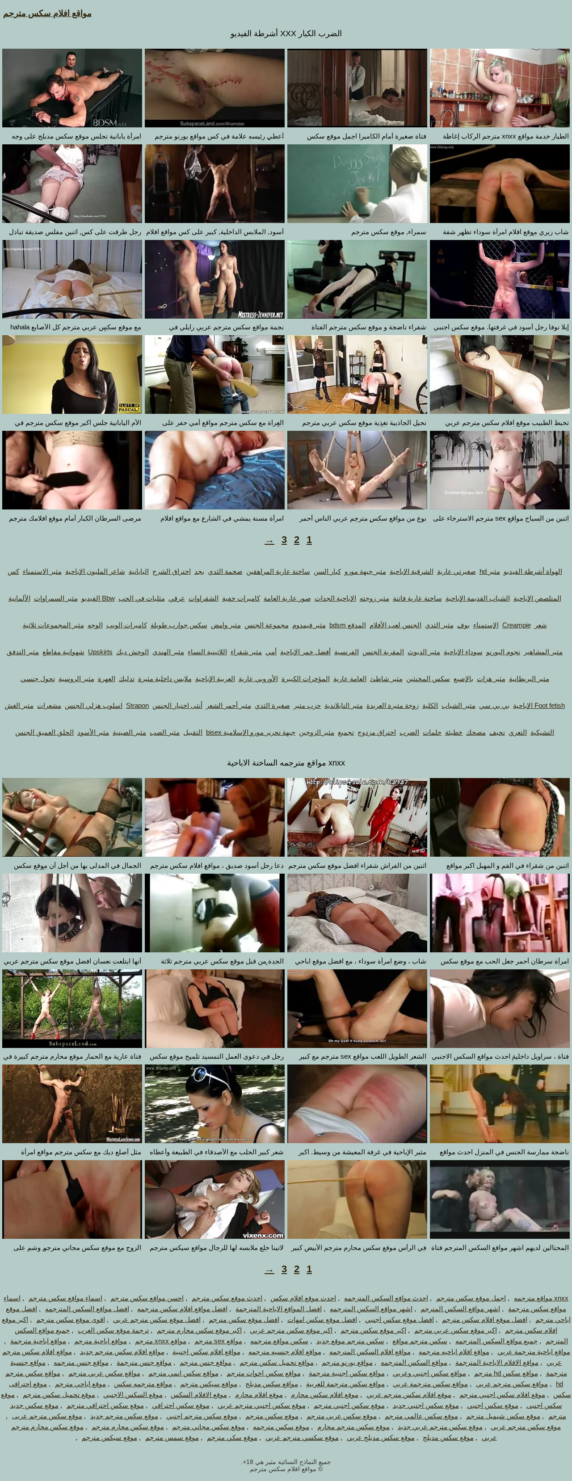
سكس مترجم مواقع (419, 1341)
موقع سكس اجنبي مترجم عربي (262, 1405)
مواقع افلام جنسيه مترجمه (284, 1351)
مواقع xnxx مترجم (160, 1341)
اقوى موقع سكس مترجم (70, 1319)
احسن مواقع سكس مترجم (147, 1298)
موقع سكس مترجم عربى (47, 1416)
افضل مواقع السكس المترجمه (87, 1309)
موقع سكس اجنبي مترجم (349, 1405)
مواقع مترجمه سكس (143, 1384)
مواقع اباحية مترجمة (38, 1341)
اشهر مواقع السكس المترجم (460, 1309)
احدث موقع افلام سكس (303, 1298)
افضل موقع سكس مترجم (244, 1319)
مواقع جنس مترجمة (144, 1362)
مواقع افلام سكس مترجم (47, 13)
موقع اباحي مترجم (80, 1384)
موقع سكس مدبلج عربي (381, 1437)
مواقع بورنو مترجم (347, 1362)
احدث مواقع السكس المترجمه (386, 1298)
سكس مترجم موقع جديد (350, 1341)
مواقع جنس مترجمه (81, 1362)
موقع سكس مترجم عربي (526, 1427)
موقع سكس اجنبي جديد (426, 1405)
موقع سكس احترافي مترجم (105, 1405)
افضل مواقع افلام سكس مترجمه (182, 1309)
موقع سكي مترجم (232, 1437)
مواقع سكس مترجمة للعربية (345, 1384)
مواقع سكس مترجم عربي (512, 1384)
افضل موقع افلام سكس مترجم (484, 1319)
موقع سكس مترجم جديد (124, 1416)
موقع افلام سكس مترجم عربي (408, 1394)
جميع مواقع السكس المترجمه (496, 1341)
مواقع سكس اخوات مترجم (264, 1373)
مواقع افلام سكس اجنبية (206, 1351)
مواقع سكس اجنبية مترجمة (347, 1373)
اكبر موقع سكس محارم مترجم (199, 1330)
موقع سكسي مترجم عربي (302, 1437)
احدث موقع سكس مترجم (227, 1298)
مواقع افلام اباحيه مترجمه (454, 1351)
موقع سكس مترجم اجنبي (201, 1416)
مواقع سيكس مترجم (208, 1384)
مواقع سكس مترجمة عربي (430, 1384)
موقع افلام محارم (259, 1394)
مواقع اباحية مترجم (100, 1341)
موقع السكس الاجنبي (133, 1394)
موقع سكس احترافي (181, 1405)
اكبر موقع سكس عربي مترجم (455, 1330)
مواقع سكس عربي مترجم (104, 1373)
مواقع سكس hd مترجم (506, 1373)
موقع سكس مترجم (272, 1416)
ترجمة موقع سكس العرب (113, 1330)
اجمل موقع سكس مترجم (471, 1298)
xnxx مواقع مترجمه (541, 1298)
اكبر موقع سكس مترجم (373, 1330)
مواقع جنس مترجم (205, 1362)
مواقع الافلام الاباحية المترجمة (496, 1362)
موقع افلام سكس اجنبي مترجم (502, 1394)
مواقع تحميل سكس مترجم (277, 1362)
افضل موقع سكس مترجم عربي (157, 1319)
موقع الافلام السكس (199, 1394)
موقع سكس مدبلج (448, 1437)
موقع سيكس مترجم (109, 1437)
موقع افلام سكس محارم (324, 1394)
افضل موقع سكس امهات (322, 1319)
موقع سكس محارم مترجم (128, 1427)
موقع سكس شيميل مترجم (503, 1416)
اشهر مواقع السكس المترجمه (371, 1309)
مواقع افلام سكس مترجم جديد (122, 1351)
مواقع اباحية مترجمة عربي (533, 1351)
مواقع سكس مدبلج (271, 1384)
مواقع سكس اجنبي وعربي (429, 1373)
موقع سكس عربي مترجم (342, 1416)
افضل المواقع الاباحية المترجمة (279, 1309)
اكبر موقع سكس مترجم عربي (291, 1330)
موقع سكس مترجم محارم (353, 1427)
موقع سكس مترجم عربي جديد (440, 1427)
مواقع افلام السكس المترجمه (370, 1351)
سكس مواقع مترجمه (279, 1341)
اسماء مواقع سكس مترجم (65, 1298)
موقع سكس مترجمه (281, 1427)
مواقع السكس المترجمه (414, 1362)
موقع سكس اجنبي (492, 1405)
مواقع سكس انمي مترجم (183, 1373)
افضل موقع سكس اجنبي (399, 1319)
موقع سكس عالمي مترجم (421, 1416)
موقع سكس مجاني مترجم (208, 1427)
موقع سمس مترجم (172, 1437)
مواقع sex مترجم (218, 1341)
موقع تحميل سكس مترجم (59, 1394)
